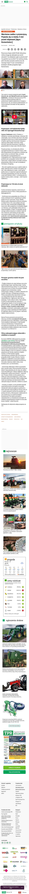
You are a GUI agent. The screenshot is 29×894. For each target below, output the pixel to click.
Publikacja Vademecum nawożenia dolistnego (6, 824)
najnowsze (11, 451)
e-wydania (18, 834)
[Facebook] (9, 49)
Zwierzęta (18, 826)
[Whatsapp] (22, 49)
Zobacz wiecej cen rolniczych (12, 613)
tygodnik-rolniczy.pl (5, 29)
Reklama (3, 787)
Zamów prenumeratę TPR (6, 812)
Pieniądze (18, 816)
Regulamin (3, 791)
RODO (2, 793)
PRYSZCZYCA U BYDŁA (5, 414)
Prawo (17, 818)
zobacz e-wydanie (14, 767)
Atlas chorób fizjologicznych (7, 827)
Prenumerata (18, 832)
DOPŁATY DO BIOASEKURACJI (7, 416)
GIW (21, 419)
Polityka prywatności (5, 789)
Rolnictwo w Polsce (22, 29)
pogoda (11, 559)
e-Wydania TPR (19, 797)
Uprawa (17, 820)
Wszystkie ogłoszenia (14, 725)
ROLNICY (11, 419)
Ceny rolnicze (18, 830)
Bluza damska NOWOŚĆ (6, 831)
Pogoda (17, 791)
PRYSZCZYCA (16, 419)
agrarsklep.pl (18, 803)
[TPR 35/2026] (14, 747)
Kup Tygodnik (4, 814)
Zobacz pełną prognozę (10, 574)
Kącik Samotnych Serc (20, 799)
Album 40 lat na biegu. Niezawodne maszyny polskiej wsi (6, 817)
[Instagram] (5, 843)
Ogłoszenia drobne (20, 793)
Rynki (17, 814)
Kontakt (3, 785)
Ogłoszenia (18, 836)
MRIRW (2, 421)
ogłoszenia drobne (14, 620)
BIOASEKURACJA (15, 414)
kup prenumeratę (14, 772)
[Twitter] (12, 49)
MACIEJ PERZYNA (4, 419)
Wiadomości (14, 29)
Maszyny (17, 822)
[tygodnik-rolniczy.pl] (8, 1)
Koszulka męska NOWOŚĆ (6, 829)
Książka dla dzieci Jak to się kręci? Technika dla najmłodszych (7, 834)
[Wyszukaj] (27, 1)
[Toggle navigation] (2, 1)
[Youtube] (7, 843)
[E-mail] (18, 49)
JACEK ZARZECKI (17, 416)
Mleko (17, 824)
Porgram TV (18, 801)
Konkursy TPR (18, 795)
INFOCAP (17, 828)
